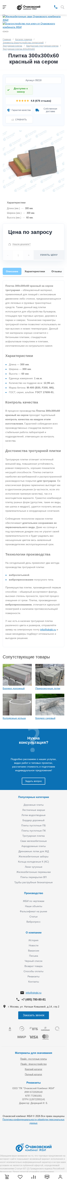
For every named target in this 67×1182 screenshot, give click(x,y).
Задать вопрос (33, 781)
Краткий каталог (33, 1069)
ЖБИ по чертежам (33, 901)
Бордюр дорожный (14, 688)
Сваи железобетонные (33, 841)
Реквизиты (33, 976)
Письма (33, 955)
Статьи (33, 916)
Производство (33, 893)
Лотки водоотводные (33, 815)
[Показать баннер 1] (4, 31)
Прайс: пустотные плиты (33, 1059)
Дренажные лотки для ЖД (33, 851)
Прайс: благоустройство (34, 1064)
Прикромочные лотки (47, 688)
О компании (33, 932)
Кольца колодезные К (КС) (33, 861)
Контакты (33, 981)
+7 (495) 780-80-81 (33, 999)
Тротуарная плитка (33, 835)
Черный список (33, 961)
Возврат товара (33, 966)
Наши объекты (33, 906)
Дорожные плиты (34, 804)
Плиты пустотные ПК (33, 830)
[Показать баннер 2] (7, 31)
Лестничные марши (33, 810)
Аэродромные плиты (33, 846)
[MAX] (50, 6)
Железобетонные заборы (33, 856)
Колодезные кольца (14, 718)
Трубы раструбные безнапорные (33, 882)
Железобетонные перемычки (33, 872)
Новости (33, 945)
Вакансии (33, 950)
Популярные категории (33, 797)
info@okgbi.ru (48, 629)
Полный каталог (33, 1074)
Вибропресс (33, 921)
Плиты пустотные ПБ (33, 825)
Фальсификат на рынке (33, 911)
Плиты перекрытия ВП (33, 877)
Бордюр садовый (45, 718)
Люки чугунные (33, 866)
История (33, 940)
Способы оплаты (33, 971)
